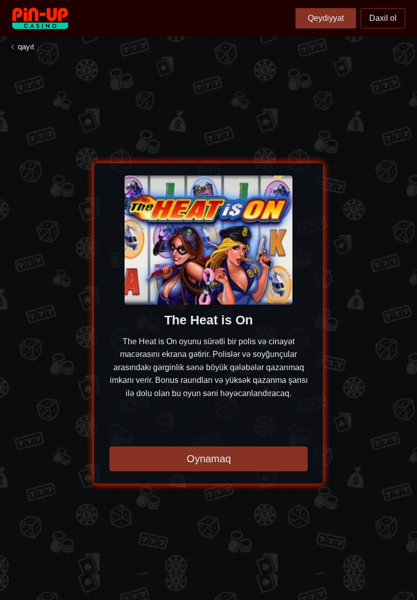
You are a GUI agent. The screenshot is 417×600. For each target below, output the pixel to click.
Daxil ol (383, 18)
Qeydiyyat (326, 18)
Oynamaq (209, 458)
